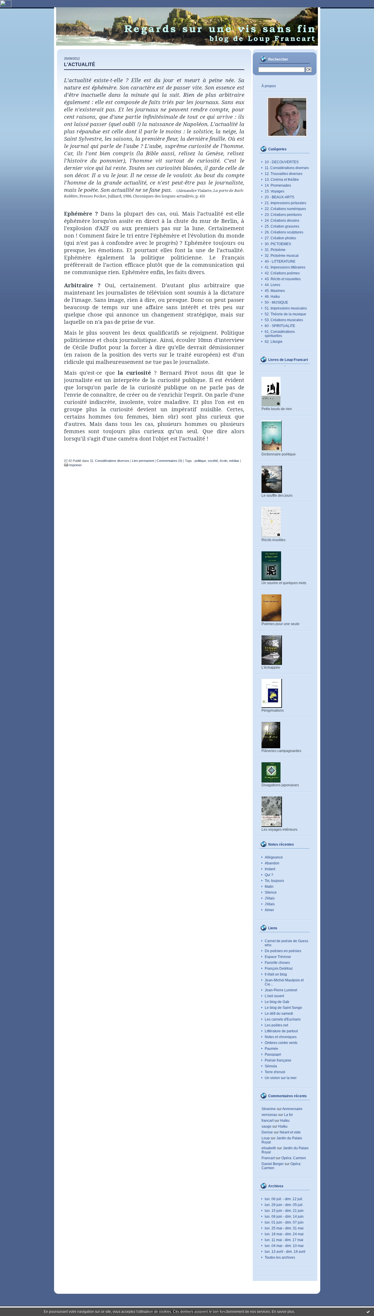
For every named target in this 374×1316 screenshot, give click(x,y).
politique (200, 460)
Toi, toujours (274, 881)
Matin (269, 887)
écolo (223, 460)
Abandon (272, 863)
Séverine (269, 1109)
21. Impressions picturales (285, 203)
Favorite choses (277, 963)
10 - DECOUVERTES (282, 162)
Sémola (271, 1066)
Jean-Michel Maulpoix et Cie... (284, 982)
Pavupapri (273, 1054)
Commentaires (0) (169, 460)
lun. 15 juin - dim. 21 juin (284, 1211)
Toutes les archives (280, 1257)
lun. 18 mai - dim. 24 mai (284, 1234)
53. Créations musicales (284, 320)
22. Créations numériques (285, 209)
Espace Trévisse (278, 957)
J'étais (270, 898)
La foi (288, 1115)
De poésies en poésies (283, 951)
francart (267, 1121)
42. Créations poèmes (282, 273)
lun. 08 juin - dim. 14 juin (284, 1216)
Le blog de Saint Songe (283, 1008)
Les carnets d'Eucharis (283, 1019)
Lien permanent (143, 460)
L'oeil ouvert (274, 996)
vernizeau (269, 1115)
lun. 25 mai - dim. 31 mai (284, 1228)
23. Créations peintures (283, 215)
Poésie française (278, 1060)
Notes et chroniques (281, 1037)
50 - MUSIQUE (276, 302)
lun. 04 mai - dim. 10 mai (284, 1246)
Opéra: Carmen (293, 1158)
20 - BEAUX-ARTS (279, 197)
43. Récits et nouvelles (283, 279)
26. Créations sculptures (284, 232)
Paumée (271, 1049)
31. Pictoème (275, 250)
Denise (267, 1132)
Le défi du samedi (279, 1013)
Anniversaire (292, 1109)
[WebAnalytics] (5, 6)
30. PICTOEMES (278, 244)
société (213, 460)
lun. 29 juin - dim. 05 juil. (284, 1205)
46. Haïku (272, 297)
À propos (269, 86)
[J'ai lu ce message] (368, 1311)
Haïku (285, 1121)
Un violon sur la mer (281, 1078)
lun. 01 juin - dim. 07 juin (284, 1222)
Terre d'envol (275, 1072)
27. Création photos (280, 238)
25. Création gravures (282, 226)
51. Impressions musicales (286, 308)
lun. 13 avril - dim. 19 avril (285, 1252)
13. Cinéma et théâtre (282, 180)
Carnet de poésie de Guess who (286, 943)
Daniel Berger (273, 1164)
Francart (268, 1158)
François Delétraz (279, 968)
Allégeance (274, 857)
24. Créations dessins (282, 221)
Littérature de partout (281, 1031)
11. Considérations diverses (287, 168)
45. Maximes (275, 291)
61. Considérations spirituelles (280, 334)
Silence (271, 892)
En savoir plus (283, 1312)
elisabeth (269, 1148)
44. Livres (272, 285)
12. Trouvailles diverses (283, 174)
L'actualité (79, 64)
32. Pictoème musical (282, 256)
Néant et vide (290, 1132)
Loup (266, 1138)
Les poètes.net (276, 1025)
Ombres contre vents (281, 1043)
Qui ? (269, 875)
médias (234, 460)
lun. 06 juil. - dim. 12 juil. (284, 1199)
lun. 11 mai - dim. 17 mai (284, 1240)
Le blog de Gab (277, 1002)
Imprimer (75, 465)
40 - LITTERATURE (280, 261)
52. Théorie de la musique (285, 314)
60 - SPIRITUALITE (280, 326)
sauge (266, 1126)
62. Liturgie (274, 342)
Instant (270, 869)
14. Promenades (278, 185)
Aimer (269, 910)
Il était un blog (276, 974)
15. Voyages (274, 191)
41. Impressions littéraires (285, 267)
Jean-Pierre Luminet (281, 990)
